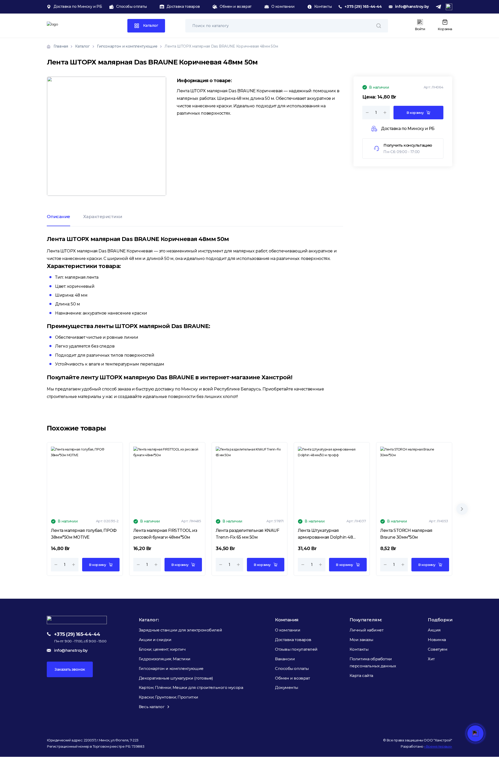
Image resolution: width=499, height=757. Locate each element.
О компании (282, 6)
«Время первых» (438, 746)
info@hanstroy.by (412, 6)
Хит (431, 658)
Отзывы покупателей (296, 649)
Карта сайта (361, 675)
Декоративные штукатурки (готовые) (176, 678)
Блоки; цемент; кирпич (162, 649)
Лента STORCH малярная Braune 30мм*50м (406, 534)
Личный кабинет (367, 630)
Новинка (437, 639)
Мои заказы (361, 639)
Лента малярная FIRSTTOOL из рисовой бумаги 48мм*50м (165, 534)
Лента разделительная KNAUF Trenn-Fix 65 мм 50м (247, 534)
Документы (286, 687)
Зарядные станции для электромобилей (180, 630)
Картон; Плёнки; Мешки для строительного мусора (191, 687)
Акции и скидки (155, 639)
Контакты (323, 6)
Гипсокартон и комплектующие (171, 668)
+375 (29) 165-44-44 (363, 6)
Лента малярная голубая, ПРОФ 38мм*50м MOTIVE (84, 534)
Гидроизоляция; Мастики (165, 658)
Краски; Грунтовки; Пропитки (168, 697)
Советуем (437, 649)
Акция (434, 630)
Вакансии (285, 658)
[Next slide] (462, 509)
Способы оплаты (131, 6)
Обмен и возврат (236, 6)
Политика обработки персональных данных (373, 662)
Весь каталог (152, 706)
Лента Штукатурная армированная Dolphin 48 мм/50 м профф (325, 534)
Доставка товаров (183, 6)
